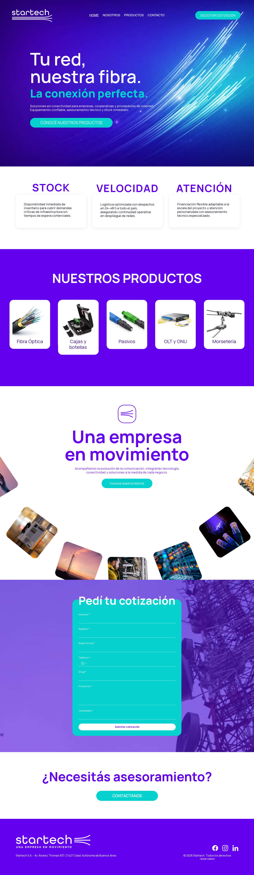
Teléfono (84, 657)
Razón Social (87, 643)
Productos (85, 686)
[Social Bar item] (215, 848)
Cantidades (86, 710)
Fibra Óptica (30, 341)
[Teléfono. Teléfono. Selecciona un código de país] (84, 663)
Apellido (84, 628)
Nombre (84, 614)
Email (82, 672)
